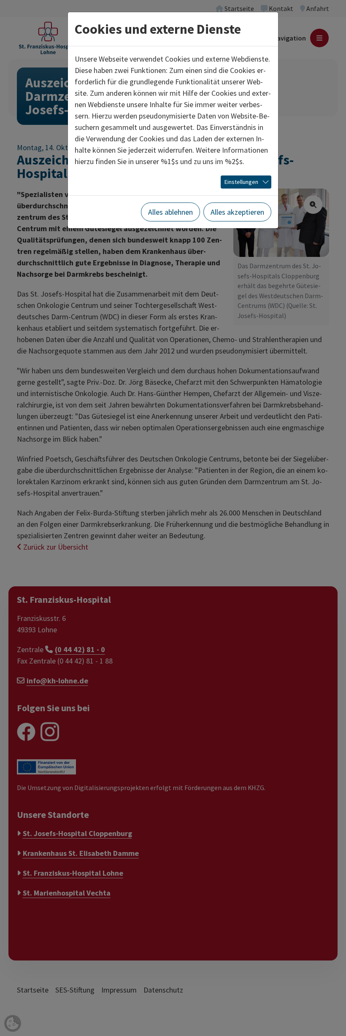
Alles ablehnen (170, 212)
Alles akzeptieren (237, 212)
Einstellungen (241, 182)
